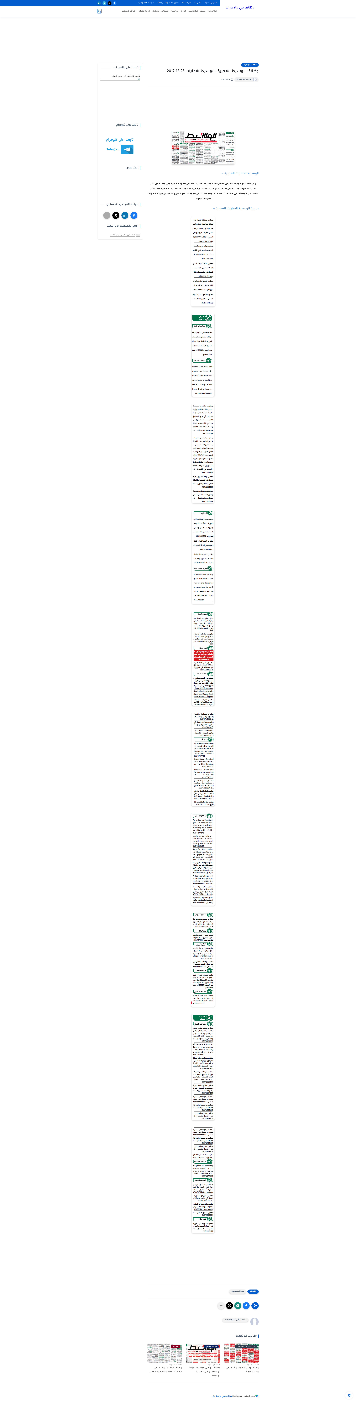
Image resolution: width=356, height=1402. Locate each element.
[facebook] (115, 3)
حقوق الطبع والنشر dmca (167, 3)
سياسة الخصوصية (146, 3)
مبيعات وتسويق (160, 11)
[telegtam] (106, 215)
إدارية (183, 11)
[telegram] (104, 3)
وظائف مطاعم (129, 11)
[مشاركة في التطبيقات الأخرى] (221, 1305)
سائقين (174, 11)
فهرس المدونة (211, 3)
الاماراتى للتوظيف (244, 80)
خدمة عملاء (144, 11)
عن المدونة (186, 3)
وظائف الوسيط (250, 65)
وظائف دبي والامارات (240, 8)
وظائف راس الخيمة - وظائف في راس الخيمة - (242, 1370)
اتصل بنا (197, 3)
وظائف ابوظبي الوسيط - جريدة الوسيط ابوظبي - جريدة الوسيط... (204, 1372)
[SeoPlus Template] (257, 1396)
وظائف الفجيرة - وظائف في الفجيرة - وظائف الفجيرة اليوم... (165, 1370)
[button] (246, 1305)
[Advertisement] (178, 41)
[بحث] (99, 11)
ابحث (138, 235)
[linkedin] (99, 3)
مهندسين (193, 11)
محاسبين (212, 11)
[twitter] (109, 3)
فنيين (203, 11)
